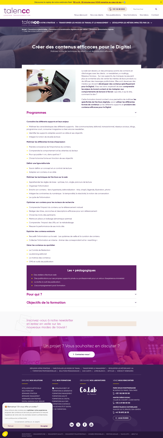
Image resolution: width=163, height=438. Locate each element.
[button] (5, 434)
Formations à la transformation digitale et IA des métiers (68, 29)
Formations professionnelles (38, 29)
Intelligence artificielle (31, 388)
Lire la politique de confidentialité (16, 418)
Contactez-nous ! (82, 354)
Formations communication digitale (101, 29)
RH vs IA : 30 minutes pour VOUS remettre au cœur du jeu (97, 2)
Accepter (44, 426)
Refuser (10, 426)
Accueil (24, 29)
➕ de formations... (59, 409)
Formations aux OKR (60, 401)
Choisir (27, 426)
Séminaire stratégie (29, 393)
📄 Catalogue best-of (61, 388)
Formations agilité (59, 396)
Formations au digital (61, 399)
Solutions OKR (27, 391)
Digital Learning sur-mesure (33, 401)
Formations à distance (61, 404)
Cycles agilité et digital (61, 406)
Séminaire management (31, 396)
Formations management (62, 393)
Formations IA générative (62, 391)
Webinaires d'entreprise (31, 399)
